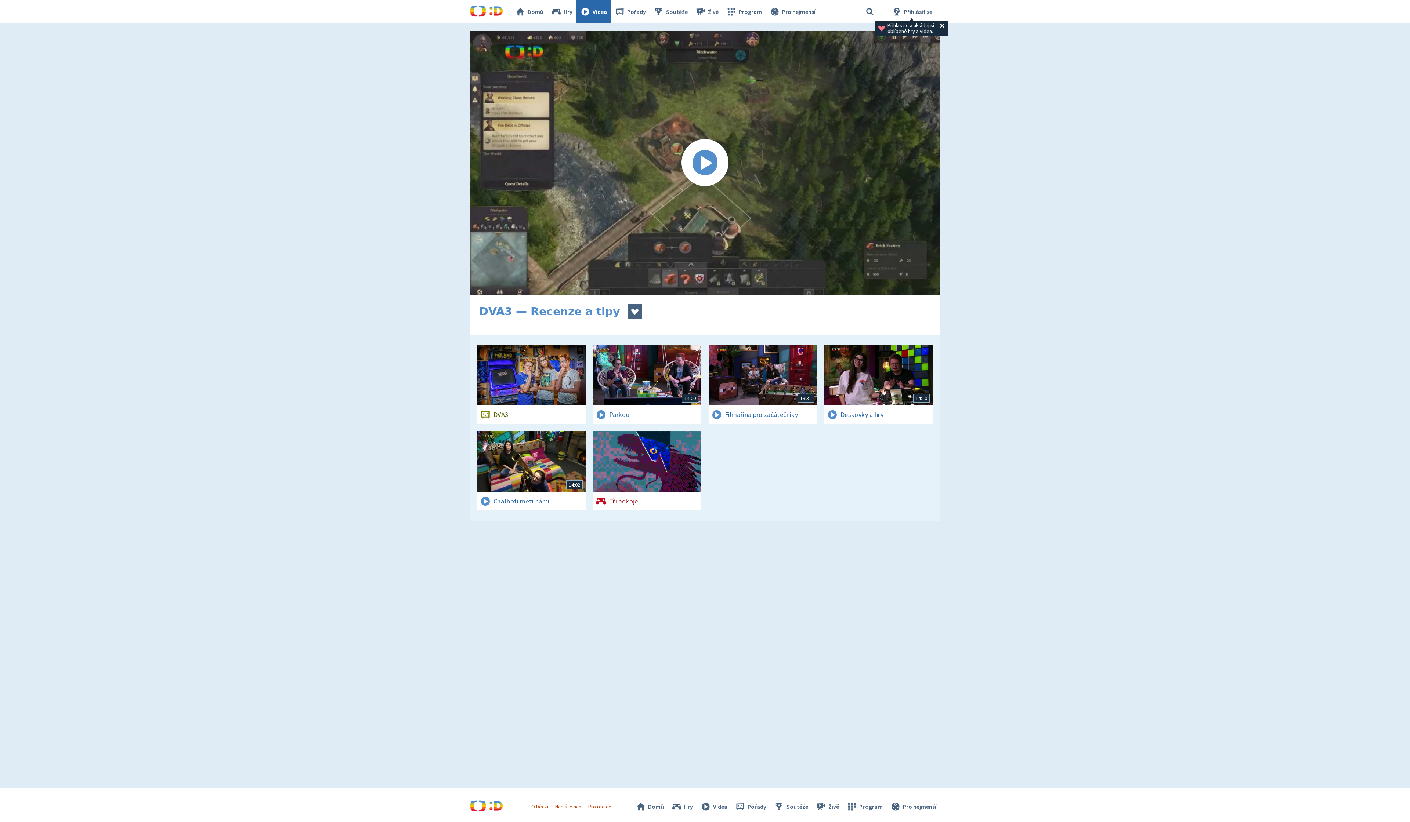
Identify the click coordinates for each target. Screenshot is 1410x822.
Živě (713, 11)
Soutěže (677, 11)
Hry (568, 11)
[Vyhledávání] (870, 11)
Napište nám (568, 806)
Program (750, 11)
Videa (600, 11)
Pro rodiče (599, 806)
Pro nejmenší (799, 11)
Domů (535, 11)
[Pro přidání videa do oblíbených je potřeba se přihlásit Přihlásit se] (635, 311)
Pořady (636, 11)
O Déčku (540, 806)
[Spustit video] (705, 163)
